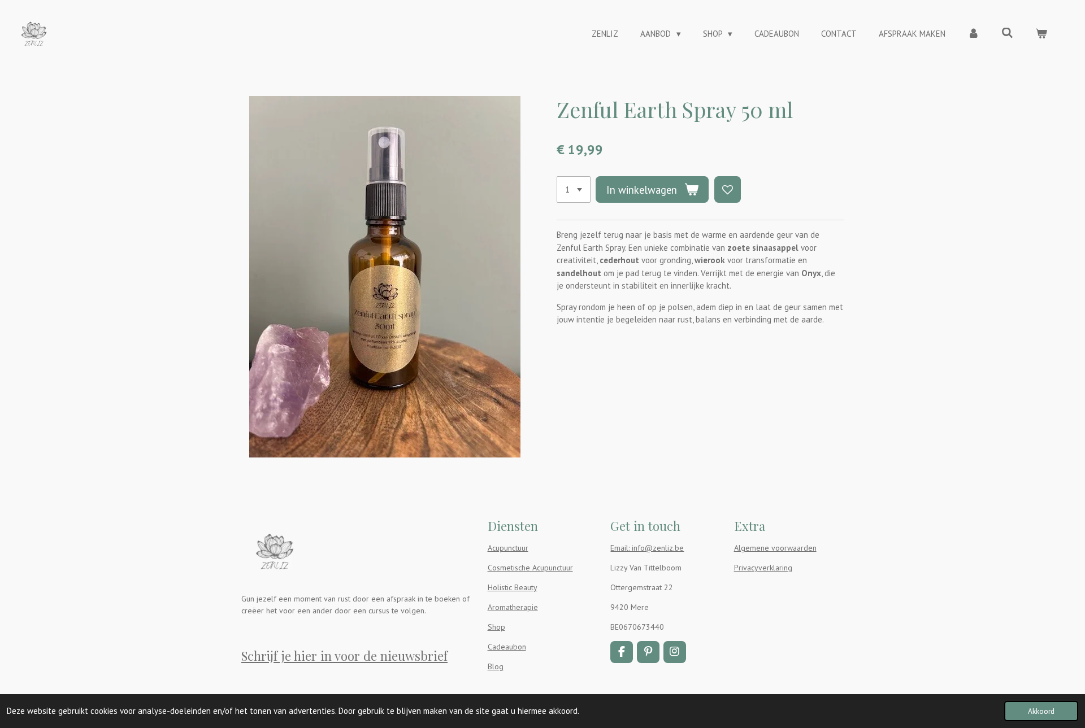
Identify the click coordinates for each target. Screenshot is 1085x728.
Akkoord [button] (1041, 711)
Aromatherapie (513, 607)
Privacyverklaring (763, 568)
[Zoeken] (1007, 33)
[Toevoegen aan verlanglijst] (727, 189)
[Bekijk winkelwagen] (1041, 34)
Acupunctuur (508, 548)
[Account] (973, 34)
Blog (496, 666)
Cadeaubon (507, 647)
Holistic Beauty (512, 587)
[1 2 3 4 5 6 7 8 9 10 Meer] (574, 189)
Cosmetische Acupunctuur (530, 568)
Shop (496, 627)
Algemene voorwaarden (775, 548)
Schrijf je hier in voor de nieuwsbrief (344, 655)
